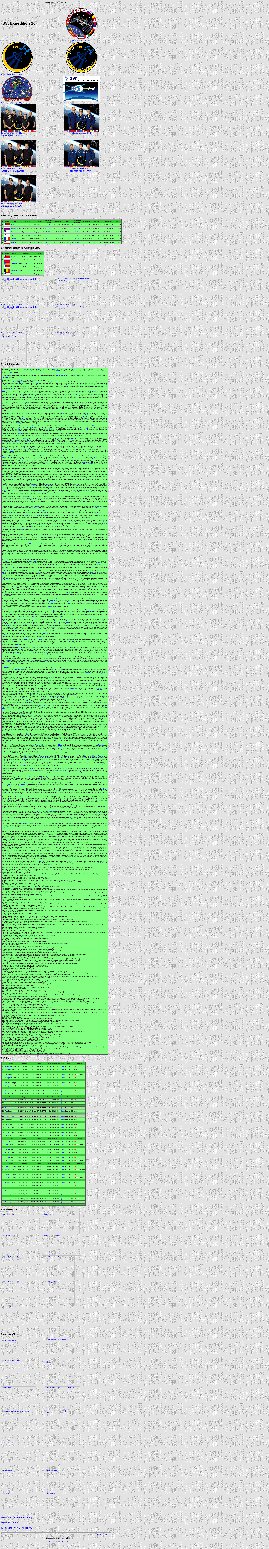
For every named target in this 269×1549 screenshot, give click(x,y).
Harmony (35, 382)
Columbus (65, 396)
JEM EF (28, 687)
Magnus (13, 267)
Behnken (40, 783)
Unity (36, 383)
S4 (69, 440)
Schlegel (86, 610)
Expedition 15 (6, 377)
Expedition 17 (71, 861)
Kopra (13, 274)
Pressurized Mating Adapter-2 (40, 511)
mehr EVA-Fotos (10, 1522)
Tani (12, 235)
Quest (3, 595)
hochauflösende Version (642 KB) (11, 332)
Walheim (104, 610)
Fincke (13, 256)
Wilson (61, 457)
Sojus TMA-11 (49, 225)
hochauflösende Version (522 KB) (81, 168)
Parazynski (26, 426)
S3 (67, 440)
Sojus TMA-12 (41, 861)
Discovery (104, 419)
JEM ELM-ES (48, 696)
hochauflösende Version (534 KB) (11, 133)
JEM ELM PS (18, 669)
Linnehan (28, 756)
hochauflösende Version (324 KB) (11, 74)
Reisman (13, 242)
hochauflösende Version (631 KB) (65, 332)
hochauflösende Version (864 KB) (11, 103)
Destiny (6, 385)
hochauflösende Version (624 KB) (65, 304)
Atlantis (46, 570)
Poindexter (8, 660)
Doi (94, 768)
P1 (78, 625)
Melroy (27, 402)
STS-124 (76, 242)
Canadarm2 (5, 449)
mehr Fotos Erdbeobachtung (16, 1517)
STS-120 (76, 232)
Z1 (48, 430)
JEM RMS (29, 701)
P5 (103, 457)
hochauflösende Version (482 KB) (11, 203)
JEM (50, 677)
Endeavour (80, 750)
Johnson (9, 827)
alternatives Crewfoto (12, 135)
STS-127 (4, 699)
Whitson (13, 225)
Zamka (9, 500)
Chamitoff (14, 263)
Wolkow (76, 863)
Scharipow (14, 260)
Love (74, 610)
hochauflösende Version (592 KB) (11, 304)
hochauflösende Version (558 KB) (81, 40)
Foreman (44, 776)
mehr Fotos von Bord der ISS (16, 1528)
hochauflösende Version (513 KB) (11, 168)
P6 (106, 385)
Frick (27, 583)
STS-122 (76, 235)
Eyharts (13, 238)
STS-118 (68, 652)
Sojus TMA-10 (60, 375)
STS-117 (47, 232)
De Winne (14, 270)
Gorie (27, 734)
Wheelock (41, 426)
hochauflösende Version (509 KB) (81, 133)
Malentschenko (16, 228)
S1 (61, 449)
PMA (34, 397)
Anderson (14, 232)
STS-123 (76, 238)
